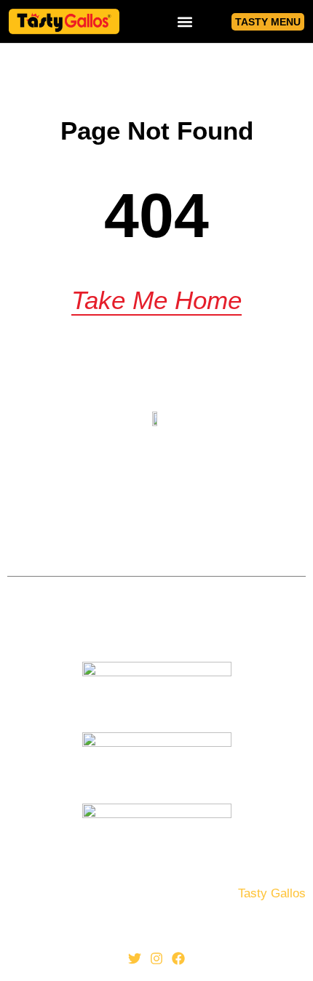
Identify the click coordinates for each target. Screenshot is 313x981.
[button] (185, 21)
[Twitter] (135, 958)
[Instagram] (156, 958)
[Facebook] (178, 958)
